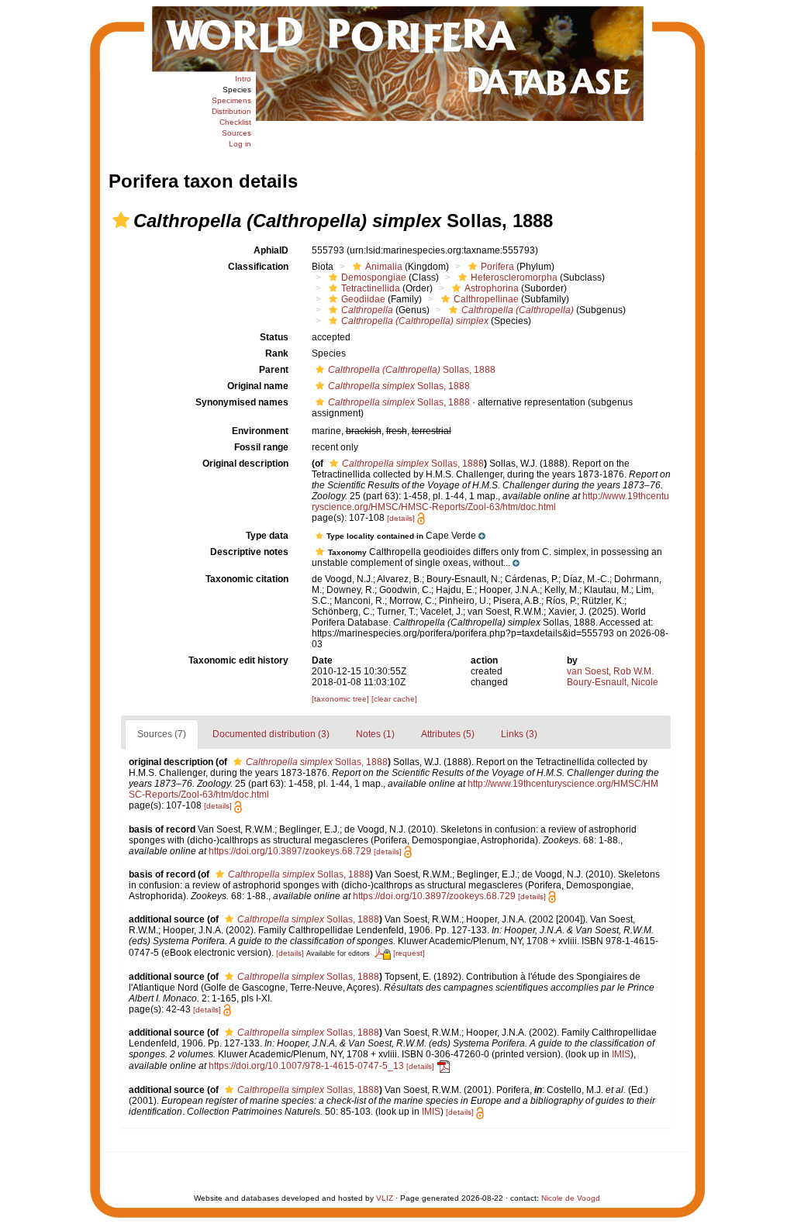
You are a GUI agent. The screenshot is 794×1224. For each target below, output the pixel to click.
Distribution (231, 111)
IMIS (621, 1054)
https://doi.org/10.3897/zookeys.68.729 (290, 851)
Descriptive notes (249, 551)
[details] (401, 518)
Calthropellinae (486, 299)
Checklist (235, 122)
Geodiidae (363, 299)
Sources (236, 133)
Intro (243, 78)
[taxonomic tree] (341, 699)
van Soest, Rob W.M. (610, 671)
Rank (276, 353)
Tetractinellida (370, 288)
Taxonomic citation (246, 579)
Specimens (231, 100)
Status (274, 337)
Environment (260, 431)
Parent (273, 369)
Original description (245, 463)
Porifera (497, 266)
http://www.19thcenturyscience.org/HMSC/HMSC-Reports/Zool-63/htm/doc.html (490, 501)
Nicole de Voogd (570, 1198)
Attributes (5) (448, 734)
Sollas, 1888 (411, 369)
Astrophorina (491, 288)
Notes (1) (375, 734)
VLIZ (384, 1198)
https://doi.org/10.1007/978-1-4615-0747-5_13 (306, 1065)
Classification (258, 266)
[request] (409, 953)
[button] (121, 220)
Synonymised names (241, 402)
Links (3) (519, 734)
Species (237, 89)
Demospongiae (373, 277)
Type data (267, 535)
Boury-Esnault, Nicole (612, 682)
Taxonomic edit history (238, 660)
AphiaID (271, 250)
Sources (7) (161, 734)
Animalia (383, 266)
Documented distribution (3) (271, 734)
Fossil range (261, 447)
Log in (240, 144)
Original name (257, 386)
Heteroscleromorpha (514, 277)
